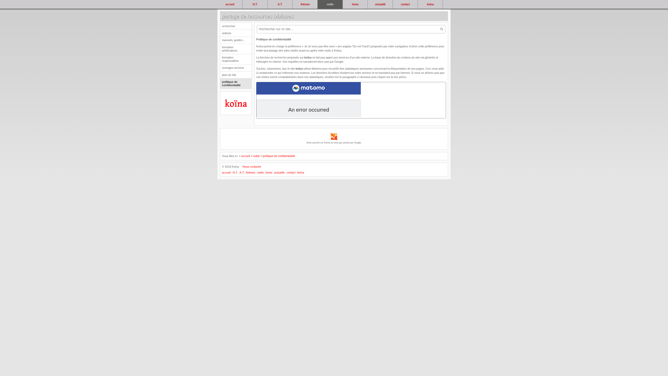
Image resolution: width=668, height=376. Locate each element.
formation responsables (230, 59)
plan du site (229, 74)
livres (355, 4)
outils (330, 4)
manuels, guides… (233, 40)
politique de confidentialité (231, 83)
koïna (430, 4)
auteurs (226, 33)
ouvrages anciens (233, 67)
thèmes (305, 4)
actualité (380, 4)
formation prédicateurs (229, 49)
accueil (229, 4)
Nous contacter (250, 166)
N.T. (255, 4)
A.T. (280, 4)
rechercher (228, 26)
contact (405, 4)
